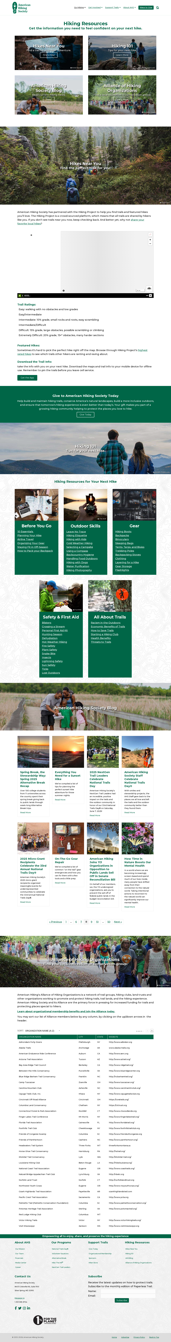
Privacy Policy (139, 1337)
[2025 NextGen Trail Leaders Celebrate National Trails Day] (103, 751)
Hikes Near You (49, 46)
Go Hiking (79, 7)
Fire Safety (48, 645)
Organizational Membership (100, 1254)
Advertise (125, 1337)
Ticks (45, 669)
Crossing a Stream (53, 626)
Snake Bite (48, 653)
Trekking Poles (124, 550)
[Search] (157, 8)
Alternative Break (59, 1258)
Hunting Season (52, 634)
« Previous (55, 921)
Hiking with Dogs (77, 562)
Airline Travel (25, 539)
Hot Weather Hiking (54, 642)
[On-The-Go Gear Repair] (68, 838)
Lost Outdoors (51, 672)
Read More (25, 812)
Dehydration (50, 638)
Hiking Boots (123, 531)
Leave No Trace (76, 531)
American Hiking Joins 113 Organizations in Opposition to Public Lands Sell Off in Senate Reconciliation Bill (102, 869)
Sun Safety (48, 665)
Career (18, 1267)
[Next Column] (152, 1030)
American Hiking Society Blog (49, 88)
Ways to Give (146, 7)
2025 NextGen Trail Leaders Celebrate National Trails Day (100, 779)
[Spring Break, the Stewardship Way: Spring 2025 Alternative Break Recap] (33, 751)
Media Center (20, 1263)
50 (108, 921)
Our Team (19, 1254)
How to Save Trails (102, 630)
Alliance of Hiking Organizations (122, 88)
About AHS (128, 7)
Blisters (46, 622)
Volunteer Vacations (60, 1254)
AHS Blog (129, 1258)
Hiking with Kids (76, 539)
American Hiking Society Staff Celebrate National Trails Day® (136, 779)
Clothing (120, 558)
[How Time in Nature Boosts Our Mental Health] (137, 838)
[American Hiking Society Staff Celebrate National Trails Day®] (137, 751)
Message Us (19, 1298)
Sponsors (92, 1258)
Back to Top (154, 1337)
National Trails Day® (60, 1249)
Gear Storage (123, 566)
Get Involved (94, 7)
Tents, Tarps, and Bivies (129, 547)
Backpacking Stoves (128, 554)
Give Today (93, 1249)
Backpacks (122, 535)
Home (114, 1337)
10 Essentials (25, 531)
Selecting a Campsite (79, 547)
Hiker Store (93, 1263)
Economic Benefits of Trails (108, 626)
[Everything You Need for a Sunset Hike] (68, 751)
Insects (46, 657)
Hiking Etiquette (76, 535)
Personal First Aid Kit (55, 630)
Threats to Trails (101, 642)
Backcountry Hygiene (80, 554)
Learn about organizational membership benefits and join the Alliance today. (66, 1011)
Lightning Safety (52, 661)
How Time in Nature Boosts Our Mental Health (137, 862)
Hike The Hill (57, 1262)
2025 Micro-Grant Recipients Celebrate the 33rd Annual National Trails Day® (33, 865)
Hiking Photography (79, 570)
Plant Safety (49, 649)
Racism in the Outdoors (105, 622)
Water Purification (77, 566)
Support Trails (112, 7)
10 (97, 921)
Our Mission (20, 1249)
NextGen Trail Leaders (61, 1267)
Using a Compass (77, 551)
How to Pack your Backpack (35, 550)
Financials (19, 1258)
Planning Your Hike (29, 535)
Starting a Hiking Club (104, 634)
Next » (118, 921)
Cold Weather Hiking (79, 543)
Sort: (35, 1031)
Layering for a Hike (127, 562)
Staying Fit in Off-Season (32, 547)
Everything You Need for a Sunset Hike (67, 776)
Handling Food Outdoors (82, 558)
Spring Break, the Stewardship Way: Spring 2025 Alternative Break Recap (33, 779)
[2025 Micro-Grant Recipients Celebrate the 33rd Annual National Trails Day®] (33, 838)
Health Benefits (101, 638)
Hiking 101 (122, 46)
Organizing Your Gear (30, 543)
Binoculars (122, 539)
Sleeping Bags (124, 543)
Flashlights (122, 570)
